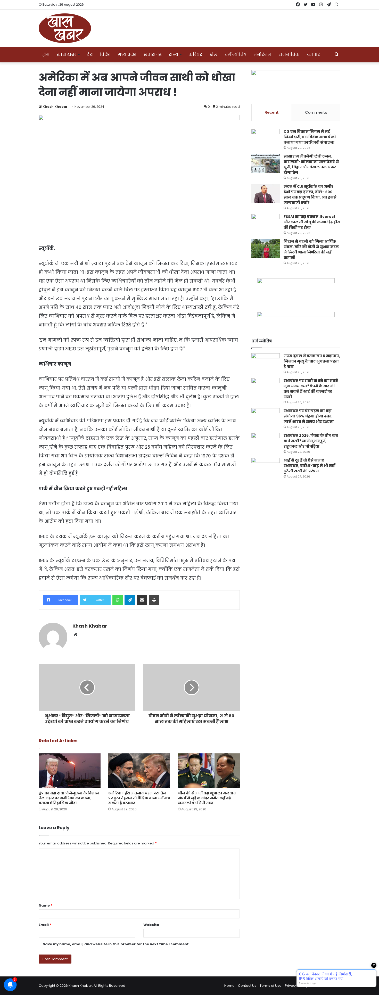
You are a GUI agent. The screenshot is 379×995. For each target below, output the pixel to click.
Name (45, 905)
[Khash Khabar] (65, 28)
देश (90, 54)
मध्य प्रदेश (127, 54)
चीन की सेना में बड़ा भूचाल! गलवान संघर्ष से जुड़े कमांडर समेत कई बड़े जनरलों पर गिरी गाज (207, 798)
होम (46, 54)
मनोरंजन (262, 54)
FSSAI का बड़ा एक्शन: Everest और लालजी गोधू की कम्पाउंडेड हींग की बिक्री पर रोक (312, 222)
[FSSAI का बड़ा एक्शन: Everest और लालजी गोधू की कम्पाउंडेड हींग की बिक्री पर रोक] (265, 223)
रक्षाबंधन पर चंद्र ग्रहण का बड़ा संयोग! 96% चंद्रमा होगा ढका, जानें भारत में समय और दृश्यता (309, 416)
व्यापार (313, 54)
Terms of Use (271, 985)
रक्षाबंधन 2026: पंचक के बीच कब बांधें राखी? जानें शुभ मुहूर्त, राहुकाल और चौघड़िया (311, 441)
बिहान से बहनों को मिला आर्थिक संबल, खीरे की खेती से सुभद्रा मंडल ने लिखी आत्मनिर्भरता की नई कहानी (311, 249)
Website (151, 924)
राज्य (173, 54)
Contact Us (247, 985)
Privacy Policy (296, 985)
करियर (195, 54)
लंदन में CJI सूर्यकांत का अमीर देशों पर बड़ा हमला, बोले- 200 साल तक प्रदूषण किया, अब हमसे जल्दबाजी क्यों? (310, 194)
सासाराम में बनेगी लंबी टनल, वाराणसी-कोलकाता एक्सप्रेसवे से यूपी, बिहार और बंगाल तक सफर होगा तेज (311, 164)
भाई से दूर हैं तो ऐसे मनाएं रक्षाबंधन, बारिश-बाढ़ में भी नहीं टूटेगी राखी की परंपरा (309, 466)
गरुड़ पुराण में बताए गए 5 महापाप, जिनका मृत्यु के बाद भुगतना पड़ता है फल (312, 361)
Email (45, 924)
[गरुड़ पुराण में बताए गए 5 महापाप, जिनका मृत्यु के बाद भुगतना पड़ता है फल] (265, 363)
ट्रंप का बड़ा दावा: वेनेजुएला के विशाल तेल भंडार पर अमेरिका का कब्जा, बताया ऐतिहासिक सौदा (69, 798)
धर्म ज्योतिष (235, 54)
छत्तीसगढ (153, 54)
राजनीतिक (289, 54)
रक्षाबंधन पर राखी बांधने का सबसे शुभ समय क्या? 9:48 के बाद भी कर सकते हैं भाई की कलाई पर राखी (311, 388)
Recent (272, 112)
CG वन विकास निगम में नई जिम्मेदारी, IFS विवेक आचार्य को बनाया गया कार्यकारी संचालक (310, 137)
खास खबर (67, 54)
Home (229, 985)
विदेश (105, 54)
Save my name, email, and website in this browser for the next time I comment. (116, 944)
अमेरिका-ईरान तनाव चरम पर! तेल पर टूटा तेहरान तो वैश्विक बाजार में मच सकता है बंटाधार (139, 798)
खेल (213, 54)
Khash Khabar (55, 106)
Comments (316, 112)
